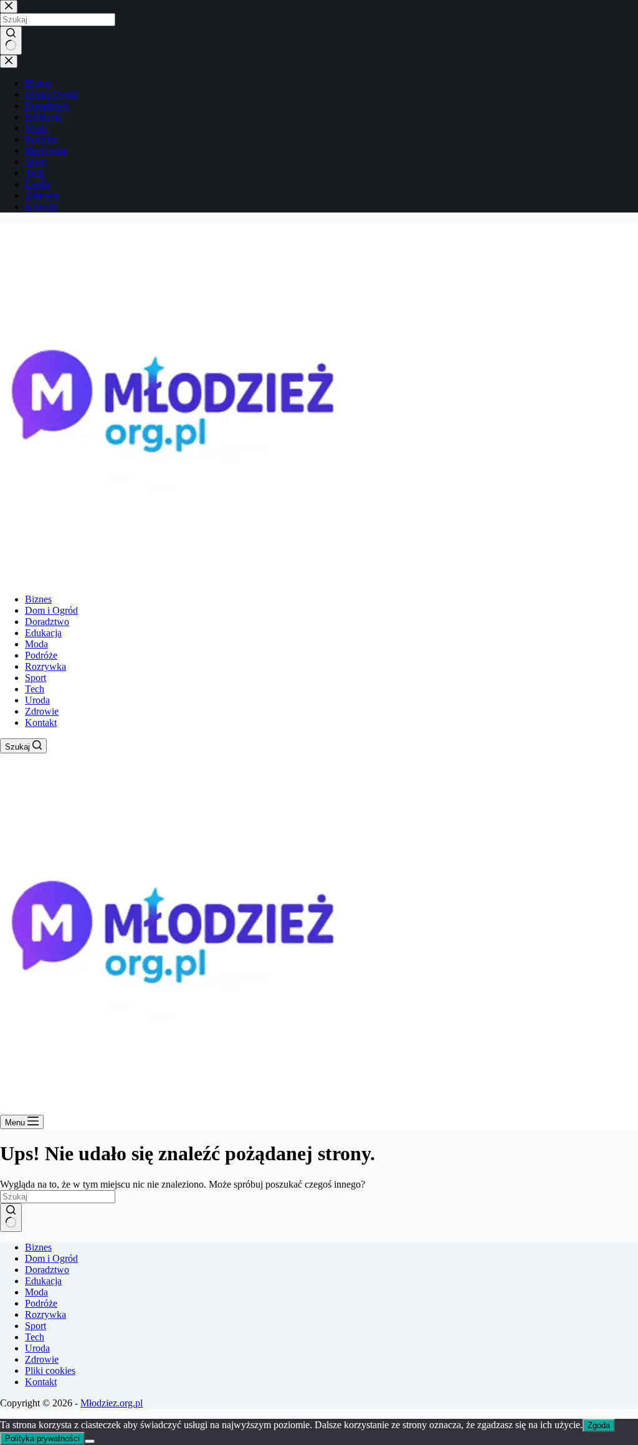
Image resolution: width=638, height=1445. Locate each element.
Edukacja (43, 632)
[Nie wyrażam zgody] (90, 1441)
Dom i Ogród (51, 610)
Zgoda (599, 1425)
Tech (34, 689)
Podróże (41, 655)
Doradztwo (47, 621)
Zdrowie (42, 711)
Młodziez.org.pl (111, 1403)
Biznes (38, 599)
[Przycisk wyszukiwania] (11, 1217)
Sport (35, 677)
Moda (36, 644)
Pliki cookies (50, 1370)
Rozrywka (45, 666)
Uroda (37, 700)
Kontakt (41, 722)
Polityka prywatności (42, 1438)
